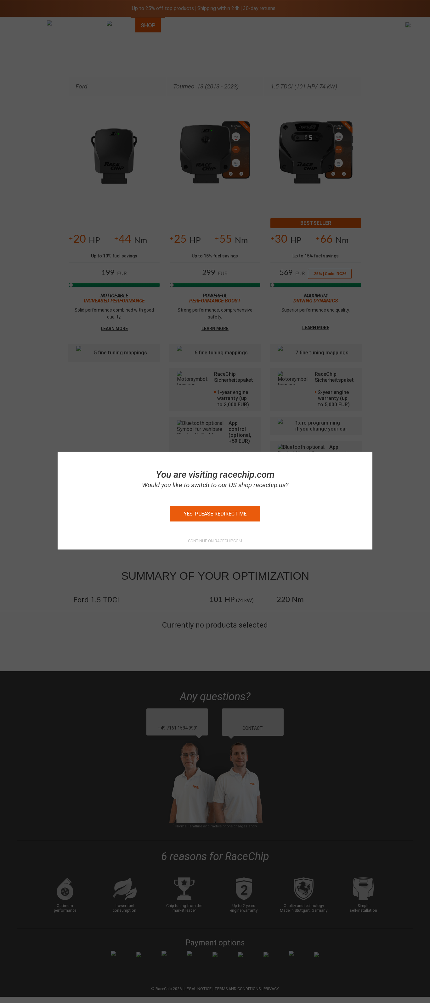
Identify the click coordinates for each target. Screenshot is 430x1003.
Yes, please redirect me (215, 514)
